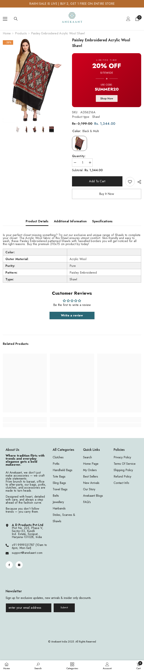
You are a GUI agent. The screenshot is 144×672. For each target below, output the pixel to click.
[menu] (5, 19)
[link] (130, 181)
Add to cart (98, 181)
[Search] (16, 19)
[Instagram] (19, 564)
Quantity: (79, 156)
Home (7, 33)
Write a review (72, 315)
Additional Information (70, 221)
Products (21, 33)
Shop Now (106, 98)
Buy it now (106, 194)
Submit (64, 607)
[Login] (128, 19)
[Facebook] (9, 564)
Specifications (102, 221)
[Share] (138, 181)
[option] (34, 79)
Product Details (37, 221)
